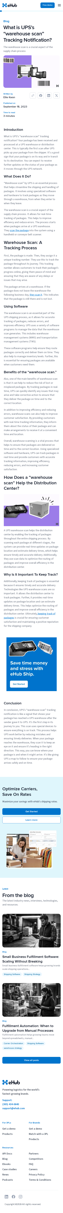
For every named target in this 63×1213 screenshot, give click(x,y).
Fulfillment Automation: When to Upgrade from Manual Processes (27, 1028)
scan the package (19, 230)
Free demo (47, 5)
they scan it (36, 295)
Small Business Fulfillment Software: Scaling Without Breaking (30, 959)
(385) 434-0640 (10, 1104)
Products (7, 1134)
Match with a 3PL (38, 1134)
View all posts (31, 1060)
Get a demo (9, 1129)
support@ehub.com (13, 1108)
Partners (34, 1153)
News (5, 1174)
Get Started (31, 811)
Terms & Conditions (40, 1180)
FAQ (31, 1164)
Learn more (31, 820)
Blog (5, 1159)
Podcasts (7, 1180)
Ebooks (6, 1164)
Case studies (9, 1169)
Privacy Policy (37, 1174)
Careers (33, 1169)
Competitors (36, 1159)
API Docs (7, 1153)
